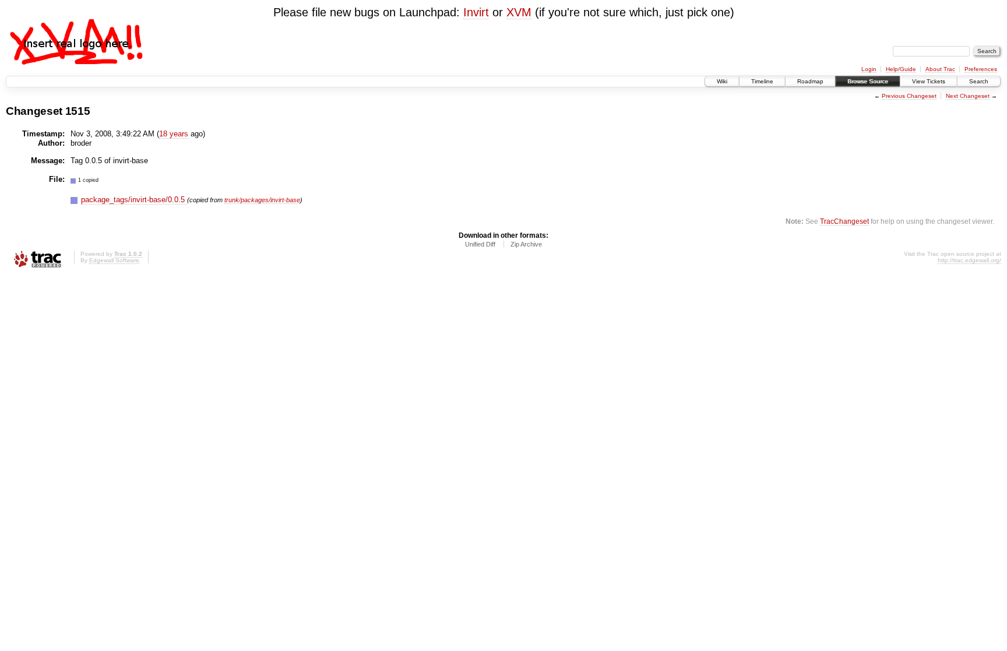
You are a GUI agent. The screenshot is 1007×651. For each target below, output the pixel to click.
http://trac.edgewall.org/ (969, 260)
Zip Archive (526, 244)
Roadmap (810, 81)
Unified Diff (480, 244)
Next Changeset (968, 96)
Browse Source (867, 81)
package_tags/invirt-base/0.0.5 (134, 199)
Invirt (476, 12)
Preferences (980, 69)
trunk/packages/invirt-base (262, 199)
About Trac (940, 69)
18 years (173, 133)
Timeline (762, 81)
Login (868, 69)
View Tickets (928, 81)
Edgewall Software (114, 260)
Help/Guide (901, 69)
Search (978, 81)
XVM (518, 12)
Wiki (722, 81)
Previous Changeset (909, 96)
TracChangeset (844, 221)
